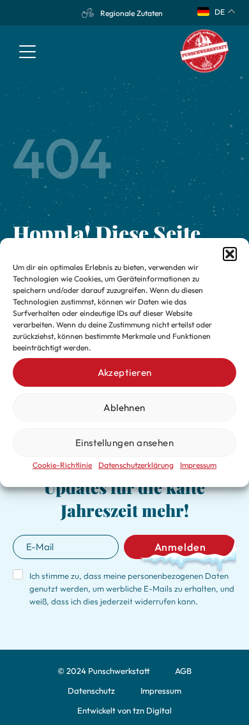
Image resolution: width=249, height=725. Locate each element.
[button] (229, 254)
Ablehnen (124, 407)
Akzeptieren (125, 372)
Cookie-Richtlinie (62, 465)
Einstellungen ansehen (124, 443)
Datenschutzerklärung (136, 465)
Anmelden (180, 547)
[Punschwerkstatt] (204, 51)
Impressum (198, 465)
